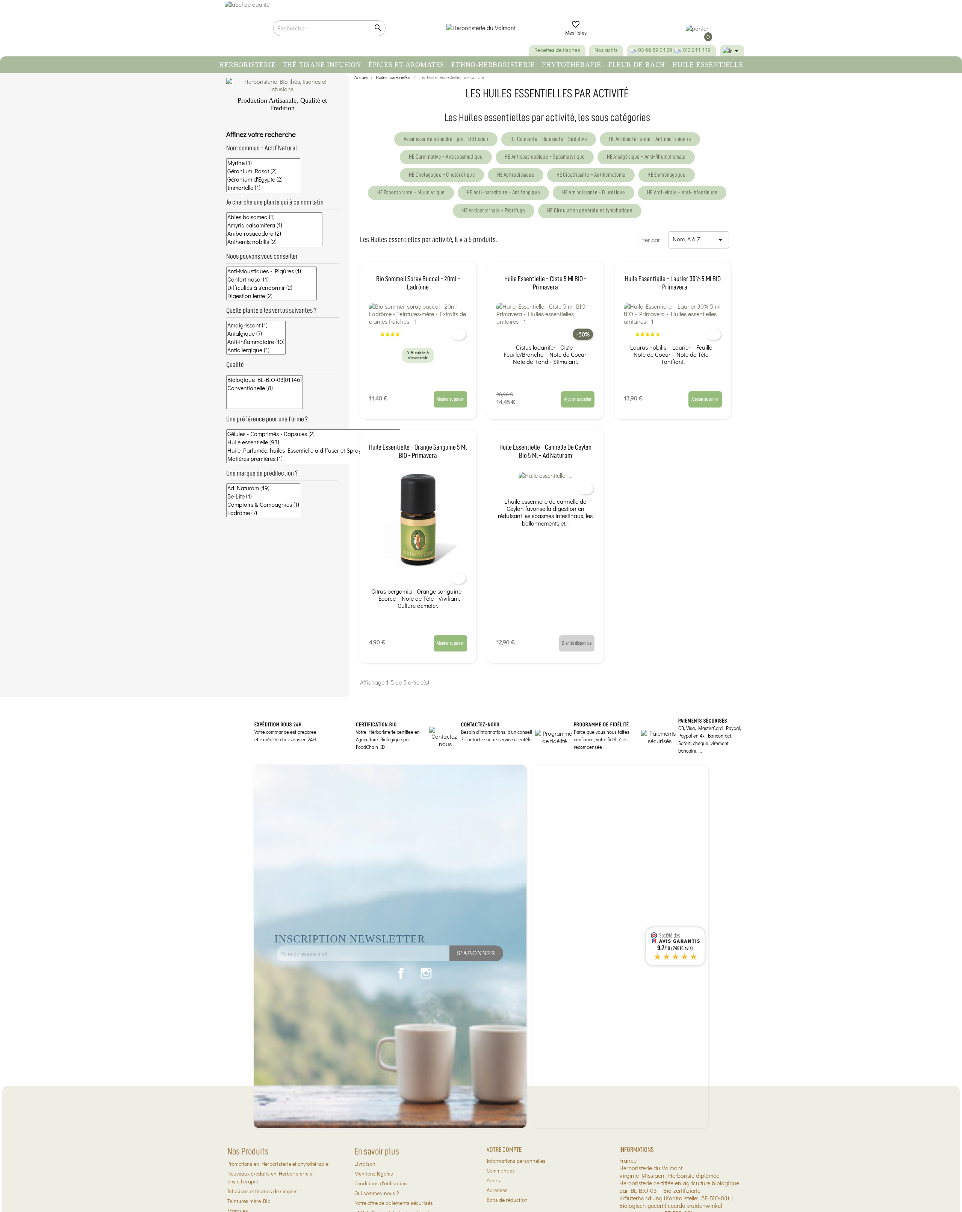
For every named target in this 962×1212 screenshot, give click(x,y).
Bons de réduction (507, 1199)
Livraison (364, 1163)
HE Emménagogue (666, 175)
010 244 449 (697, 49)
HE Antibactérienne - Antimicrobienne (650, 139)
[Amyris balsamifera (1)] (274, 225)
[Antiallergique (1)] (256, 350)
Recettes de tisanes (557, 49)
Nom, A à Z (699, 239)
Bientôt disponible (576, 643)
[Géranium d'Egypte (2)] (263, 179)
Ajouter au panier (450, 399)
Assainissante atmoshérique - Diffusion (446, 139)
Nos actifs (606, 49)
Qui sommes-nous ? (376, 1193)
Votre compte (504, 1149)
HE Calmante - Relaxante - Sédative (548, 139)
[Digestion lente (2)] (271, 296)
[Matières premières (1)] (313, 458)
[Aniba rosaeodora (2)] (274, 233)
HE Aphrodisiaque (515, 175)
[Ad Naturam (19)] (263, 488)
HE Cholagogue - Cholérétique (442, 175)
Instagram (426, 973)
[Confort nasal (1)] (271, 279)
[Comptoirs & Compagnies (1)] (263, 504)
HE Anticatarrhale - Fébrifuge (493, 211)
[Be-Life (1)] (263, 496)
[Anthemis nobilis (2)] (274, 242)
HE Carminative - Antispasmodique (446, 157)
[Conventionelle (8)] (265, 388)
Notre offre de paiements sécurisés (393, 1202)
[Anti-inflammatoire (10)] (256, 342)
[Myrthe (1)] (263, 163)
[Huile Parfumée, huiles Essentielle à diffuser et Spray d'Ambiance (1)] (313, 450)
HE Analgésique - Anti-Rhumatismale (646, 157)
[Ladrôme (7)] (263, 513)
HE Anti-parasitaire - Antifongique (503, 192)
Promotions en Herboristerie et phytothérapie (277, 1163)
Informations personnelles (516, 1160)
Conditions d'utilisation (380, 1183)
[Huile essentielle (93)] (313, 442)
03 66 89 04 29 (655, 49)
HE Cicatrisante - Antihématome (591, 175)
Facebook (400, 973)
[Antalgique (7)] (256, 333)
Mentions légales (373, 1173)
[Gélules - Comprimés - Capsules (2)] (313, 434)
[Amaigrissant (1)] (256, 325)
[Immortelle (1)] (263, 187)
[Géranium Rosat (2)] (263, 171)
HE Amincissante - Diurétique (593, 192)
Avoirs (493, 1180)
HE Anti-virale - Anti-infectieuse (682, 192)
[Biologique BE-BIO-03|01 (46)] (265, 380)
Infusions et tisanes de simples (262, 1191)
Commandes (501, 1170)
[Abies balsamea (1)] (274, 217)
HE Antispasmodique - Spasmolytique (545, 157)
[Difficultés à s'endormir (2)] (271, 287)
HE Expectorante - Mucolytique (411, 192)
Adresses (497, 1190)
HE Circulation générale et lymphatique (589, 211)
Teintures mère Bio (248, 1200)
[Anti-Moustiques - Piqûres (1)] (271, 271)
